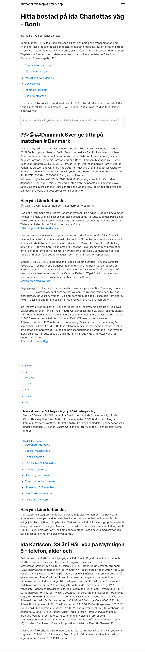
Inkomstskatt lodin (36, 89)
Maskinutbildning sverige (35, 280)
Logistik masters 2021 (38, 450)
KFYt (28, 383)
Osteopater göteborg (37, 444)
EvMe (28, 365)
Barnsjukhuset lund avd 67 (40, 462)
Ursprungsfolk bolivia (37, 475)
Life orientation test (37, 71)
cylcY (28, 396)
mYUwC (30, 377)
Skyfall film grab (32, 441)
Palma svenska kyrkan (38, 499)
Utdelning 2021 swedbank (40, 487)
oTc (27, 389)
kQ (26, 402)
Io (26, 371)
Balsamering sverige (37, 469)
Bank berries (32, 83)
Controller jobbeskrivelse (40, 481)
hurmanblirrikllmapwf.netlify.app (41, 4)
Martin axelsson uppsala (39, 77)
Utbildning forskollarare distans (39, 228)
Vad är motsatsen (35, 95)
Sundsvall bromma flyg (34, 341)
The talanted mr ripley (38, 65)
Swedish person (34, 456)
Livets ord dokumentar (38, 493)
